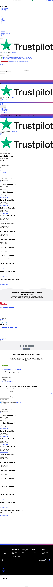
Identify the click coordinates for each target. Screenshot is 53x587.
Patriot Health (3, 21)
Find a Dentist (2, 64)
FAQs (2, 111)
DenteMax (3, 20)
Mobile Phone (11, 397)
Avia (2, 23)
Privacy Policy (18, 402)
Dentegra (3, 25)
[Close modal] (1, 575)
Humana (2, 22)
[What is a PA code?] (10, 71)
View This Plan (4, 381)
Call (10, 381)
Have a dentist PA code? (4, 71)
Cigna (2, 16)
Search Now (26, 70)
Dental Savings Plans (4, 8)
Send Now (2, 401)
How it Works (2, 73)
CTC (2, 36)
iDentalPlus (3, 31)
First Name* (11, 391)
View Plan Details (3, 319)
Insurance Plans (3, 172)
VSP (2, 35)
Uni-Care (2, 24)
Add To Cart (8, 319)
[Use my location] (38, 67)
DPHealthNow (3, 34)
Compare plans (30, 345)
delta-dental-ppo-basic (5, 32)
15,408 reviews (14, 52)
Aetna (2, 15)
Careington (3, 17)
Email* (10, 396)
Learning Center (4, 112)
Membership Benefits (4, 109)
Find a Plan (2, 3)
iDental (2, 18)
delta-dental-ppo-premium (5, 33)
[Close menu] (1, 100)
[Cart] (2, 99)
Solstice (2, 19)
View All (1, 38)
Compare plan (3, 320)
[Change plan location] (1, 0)
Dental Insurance (4, 9)
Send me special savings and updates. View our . (11, 402)
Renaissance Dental (4, 30)
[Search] (1, 99)
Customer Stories (4, 110)
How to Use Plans (4, 74)
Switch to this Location (4, 197)
